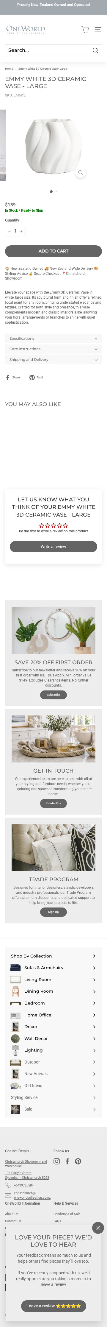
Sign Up (53, 911)
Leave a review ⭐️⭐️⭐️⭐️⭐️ (53, 1305)
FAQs (57, 1221)
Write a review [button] (53, 546)
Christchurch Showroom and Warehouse (26, 1164)
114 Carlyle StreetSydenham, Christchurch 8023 (27, 1175)
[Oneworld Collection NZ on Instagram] (57, 1161)
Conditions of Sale (67, 1214)
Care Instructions (25, 349)
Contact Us (53, 803)
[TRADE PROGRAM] (53, 847)
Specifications (22, 338)
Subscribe (53, 694)
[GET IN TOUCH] (53, 739)
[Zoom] (80, 172)
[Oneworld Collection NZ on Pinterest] (78, 1161)
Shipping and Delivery (29, 359)
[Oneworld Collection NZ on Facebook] (67, 1161)
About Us (11, 1214)
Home (9, 68)
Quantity (12, 220)
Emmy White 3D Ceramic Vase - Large (42, 68)
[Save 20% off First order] (53, 630)
